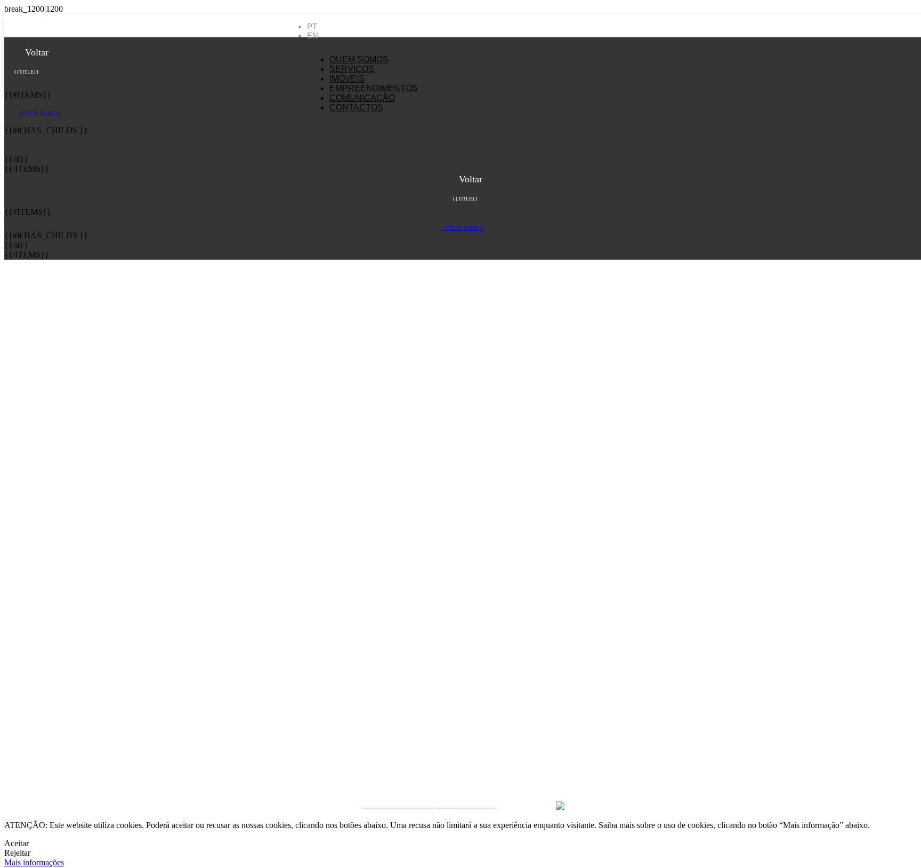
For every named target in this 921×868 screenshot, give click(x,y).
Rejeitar (17, 852)
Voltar (35, 52)
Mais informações (34, 862)
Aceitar (16, 843)
